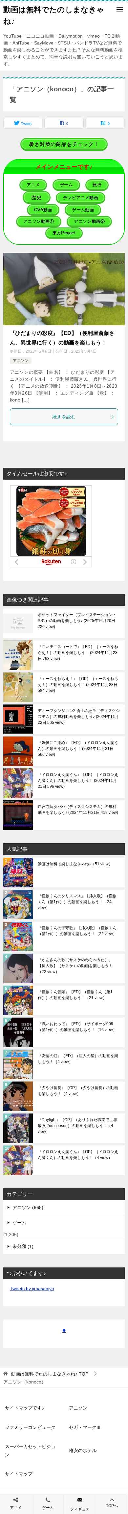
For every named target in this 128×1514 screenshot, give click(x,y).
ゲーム (19, 1222)
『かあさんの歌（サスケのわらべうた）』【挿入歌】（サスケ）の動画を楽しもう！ (75, 966)
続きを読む (64, 416)
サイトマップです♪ (24, 1407)
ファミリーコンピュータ (30, 1427)
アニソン (21, 360)
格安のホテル (82, 1450)
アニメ (16, 1507)
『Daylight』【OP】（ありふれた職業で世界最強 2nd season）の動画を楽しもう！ (77, 1125)
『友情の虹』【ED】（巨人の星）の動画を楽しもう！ (78, 1059)
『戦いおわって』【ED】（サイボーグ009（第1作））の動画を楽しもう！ (77, 1027)
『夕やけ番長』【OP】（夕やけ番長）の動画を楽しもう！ (78, 1090)
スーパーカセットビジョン (30, 1450)
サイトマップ (18, 1473)
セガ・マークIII (84, 1427)
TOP (49, 1374)
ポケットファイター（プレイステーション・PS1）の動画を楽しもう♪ (77, 620)
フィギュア (80, 1509)
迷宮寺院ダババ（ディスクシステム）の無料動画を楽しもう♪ (77, 809)
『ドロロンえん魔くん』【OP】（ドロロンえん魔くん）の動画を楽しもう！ (78, 780)
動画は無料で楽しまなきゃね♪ (75, 864)
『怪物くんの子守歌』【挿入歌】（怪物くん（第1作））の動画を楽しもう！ (77, 931)
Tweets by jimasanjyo (32, 1288)
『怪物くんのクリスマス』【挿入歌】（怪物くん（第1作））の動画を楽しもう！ (77, 902)
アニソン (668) (27, 1207)
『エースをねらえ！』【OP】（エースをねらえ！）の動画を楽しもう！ (78, 684)
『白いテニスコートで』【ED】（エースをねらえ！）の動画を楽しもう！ (78, 652)
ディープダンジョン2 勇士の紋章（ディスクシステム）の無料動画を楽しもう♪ (79, 716)
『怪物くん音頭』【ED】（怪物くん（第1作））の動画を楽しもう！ (75, 995)
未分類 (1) (22, 1246)
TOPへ (112, 1505)
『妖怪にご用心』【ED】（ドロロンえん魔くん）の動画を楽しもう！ (78, 748)
